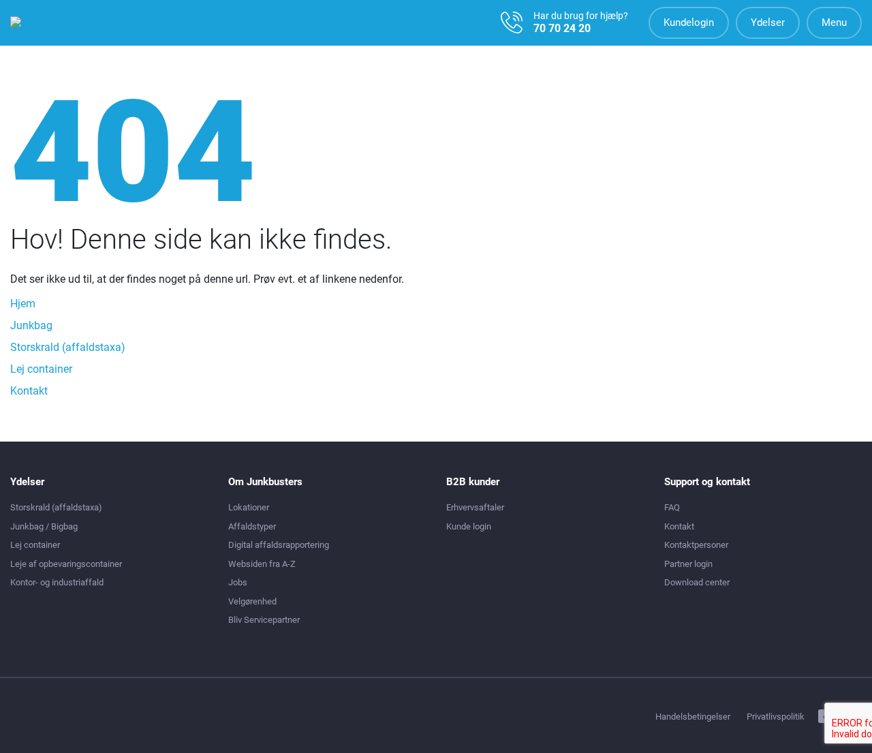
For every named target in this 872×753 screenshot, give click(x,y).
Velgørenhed (252, 601)
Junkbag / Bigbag (44, 526)
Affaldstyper (252, 526)
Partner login (688, 564)
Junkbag (31, 325)
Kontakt (29, 390)
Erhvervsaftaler (475, 507)
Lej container (41, 369)
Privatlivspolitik (776, 716)
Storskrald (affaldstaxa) (67, 347)
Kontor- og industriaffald (57, 582)
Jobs (237, 582)
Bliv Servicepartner (264, 620)
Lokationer (248, 507)
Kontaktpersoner (696, 545)
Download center (697, 582)
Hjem (22, 303)
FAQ (672, 507)
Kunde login (468, 526)
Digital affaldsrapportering (278, 545)
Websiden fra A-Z (262, 564)
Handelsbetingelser (692, 716)
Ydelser (768, 22)
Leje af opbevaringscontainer (66, 564)
